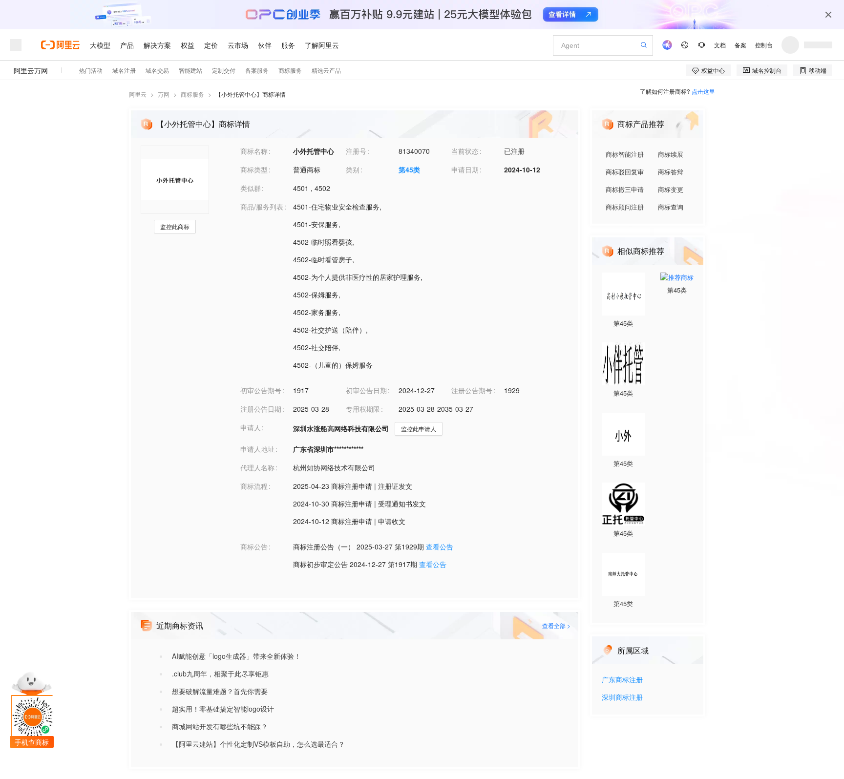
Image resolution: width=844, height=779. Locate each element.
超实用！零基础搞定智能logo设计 (223, 709)
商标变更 (670, 189)
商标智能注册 (625, 154)
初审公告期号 (260, 390)
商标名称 (254, 151)
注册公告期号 (471, 390)
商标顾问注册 (625, 206)
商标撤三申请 (625, 189)
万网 (163, 94)
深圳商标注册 (622, 697)
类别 (352, 169)
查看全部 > (556, 625)
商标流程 (254, 486)
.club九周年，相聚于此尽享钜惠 (220, 673)
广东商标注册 (622, 680)
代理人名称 (257, 467)
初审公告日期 (366, 390)
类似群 (250, 188)
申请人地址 (257, 449)
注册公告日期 (260, 409)
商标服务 (192, 94)
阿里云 (138, 94)
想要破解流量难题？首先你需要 (220, 691)
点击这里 (703, 91)
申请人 (250, 427)
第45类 (409, 169)
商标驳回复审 (625, 171)
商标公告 (254, 546)
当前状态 (465, 151)
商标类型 (254, 169)
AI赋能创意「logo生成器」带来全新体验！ (236, 656)
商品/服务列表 (261, 206)
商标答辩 (670, 171)
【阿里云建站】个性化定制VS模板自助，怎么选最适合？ (258, 744)
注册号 (356, 151)
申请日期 (465, 169)
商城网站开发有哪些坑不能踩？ (220, 726)
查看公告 (439, 546)
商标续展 (670, 154)
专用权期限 (363, 409)
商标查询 (670, 206)
